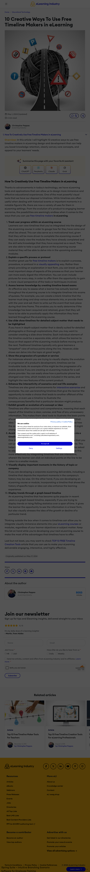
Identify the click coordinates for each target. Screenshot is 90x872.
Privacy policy (56, 422)
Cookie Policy (67, 422)
